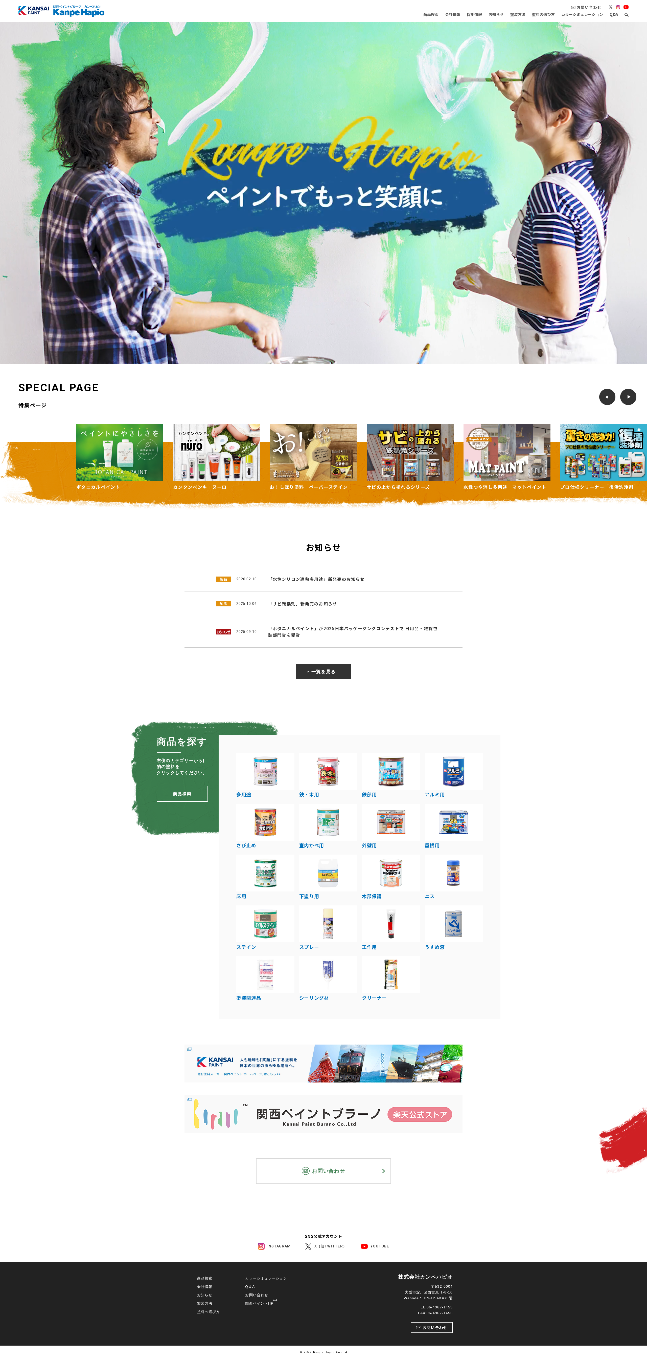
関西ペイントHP (259, 1303)
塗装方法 (517, 14)
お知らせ (496, 14)
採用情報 (474, 14)
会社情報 (452, 14)
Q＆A (250, 1287)
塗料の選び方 (543, 14)
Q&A (614, 14)
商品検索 (430, 14)
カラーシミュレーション (582, 14)
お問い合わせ (256, 1295)
